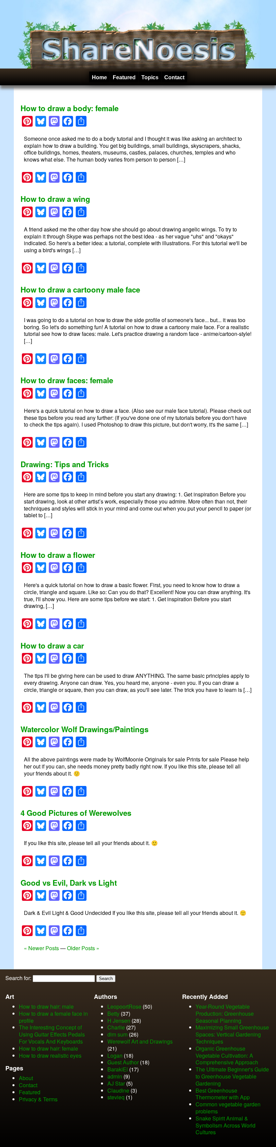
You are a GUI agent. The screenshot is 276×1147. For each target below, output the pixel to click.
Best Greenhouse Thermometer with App (223, 1094)
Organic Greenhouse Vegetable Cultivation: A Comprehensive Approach (227, 1055)
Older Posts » (83, 948)
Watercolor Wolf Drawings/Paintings (84, 729)
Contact (174, 77)
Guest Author (123, 1062)
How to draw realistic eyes (50, 1055)
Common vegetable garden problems (228, 1107)
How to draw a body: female (69, 108)
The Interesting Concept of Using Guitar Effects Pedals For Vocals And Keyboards (52, 1034)
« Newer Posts (41, 948)
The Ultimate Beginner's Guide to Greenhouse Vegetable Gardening (232, 1076)
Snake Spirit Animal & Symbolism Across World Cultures (225, 1125)
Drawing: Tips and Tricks (65, 464)
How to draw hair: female (48, 1048)
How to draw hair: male (46, 1006)
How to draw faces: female (67, 380)
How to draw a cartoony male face (80, 289)
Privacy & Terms (38, 1099)
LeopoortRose (125, 1006)
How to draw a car (52, 645)
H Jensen (118, 1020)
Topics (150, 77)
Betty (113, 1013)
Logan (115, 1055)
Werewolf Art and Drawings (140, 1041)
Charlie (116, 1027)
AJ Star (116, 1083)
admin (114, 1076)
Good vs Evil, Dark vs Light (69, 882)
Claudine (118, 1090)
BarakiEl (117, 1069)
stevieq (116, 1097)
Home (99, 77)
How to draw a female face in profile (53, 1017)
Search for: (18, 978)
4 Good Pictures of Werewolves (76, 812)
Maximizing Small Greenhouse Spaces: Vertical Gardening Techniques (232, 1034)
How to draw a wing (55, 198)
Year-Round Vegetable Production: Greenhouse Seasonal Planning (225, 1013)
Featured (124, 77)
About (26, 1078)
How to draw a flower (58, 554)
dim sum (117, 1034)
